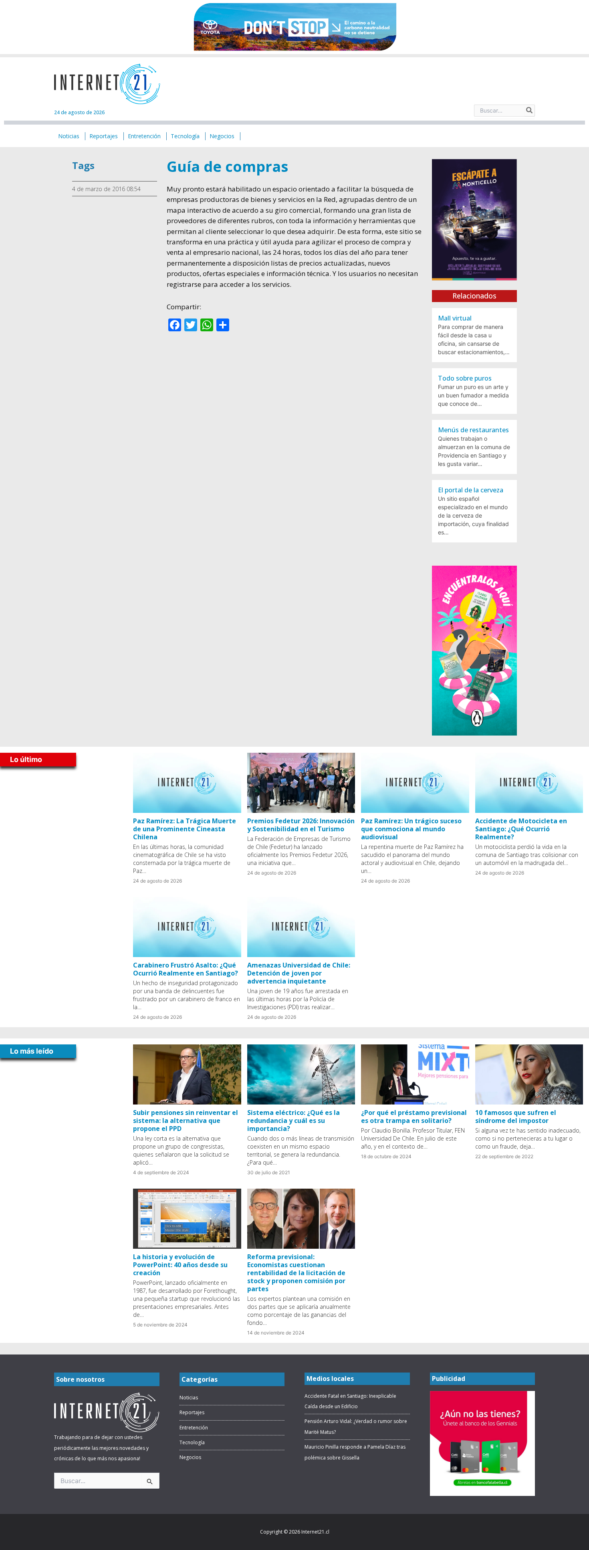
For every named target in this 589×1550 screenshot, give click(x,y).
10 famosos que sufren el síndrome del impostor (515, 1116)
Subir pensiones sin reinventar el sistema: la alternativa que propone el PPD (185, 1120)
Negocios (190, 1457)
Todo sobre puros (465, 378)
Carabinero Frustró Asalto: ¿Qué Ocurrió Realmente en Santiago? (185, 969)
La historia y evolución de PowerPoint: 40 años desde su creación (180, 1264)
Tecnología (192, 1442)
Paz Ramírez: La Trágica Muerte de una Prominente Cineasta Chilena (184, 828)
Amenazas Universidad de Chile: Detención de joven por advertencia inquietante (298, 973)
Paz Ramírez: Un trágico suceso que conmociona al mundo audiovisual (411, 828)
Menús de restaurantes (473, 429)
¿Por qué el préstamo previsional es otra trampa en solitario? (414, 1116)
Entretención (194, 1427)
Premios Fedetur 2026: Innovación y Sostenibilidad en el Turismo (301, 824)
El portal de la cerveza (470, 490)
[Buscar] (529, 110)
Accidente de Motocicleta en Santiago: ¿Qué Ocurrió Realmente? (521, 828)
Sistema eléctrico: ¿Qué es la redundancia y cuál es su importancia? (293, 1120)
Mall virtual (455, 318)
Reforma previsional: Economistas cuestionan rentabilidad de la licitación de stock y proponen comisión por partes (296, 1272)
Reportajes (192, 1412)
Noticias (189, 1397)
